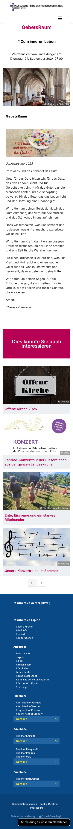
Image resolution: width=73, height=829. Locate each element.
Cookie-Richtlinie (49, 804)
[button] (36, 18)
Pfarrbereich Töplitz (26, 620)
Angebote (20, 646)
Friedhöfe (20, 696)
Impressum (36, 807)
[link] (56, 718)
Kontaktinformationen (24, 804)
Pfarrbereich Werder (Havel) (31, 603)
